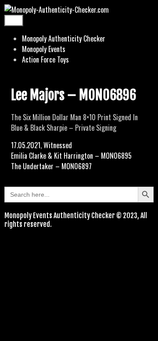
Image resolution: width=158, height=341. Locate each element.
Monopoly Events (43, 49)
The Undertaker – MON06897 (51, 166)
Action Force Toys (45, 59)
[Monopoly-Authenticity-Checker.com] (56, 9)
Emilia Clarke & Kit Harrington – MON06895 (71, 155)
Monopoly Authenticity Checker (63, 38)
